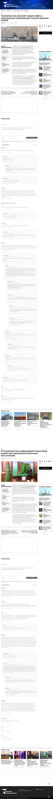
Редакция (44, 428)
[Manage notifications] (48, 797)
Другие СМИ (45, 95)
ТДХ (25, 54)
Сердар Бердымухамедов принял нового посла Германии (6, 64)
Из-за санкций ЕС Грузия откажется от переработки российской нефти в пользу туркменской (20, 423)
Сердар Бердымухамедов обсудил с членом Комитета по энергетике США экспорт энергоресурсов (46, 424)
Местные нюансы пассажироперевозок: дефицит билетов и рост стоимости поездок (6, 71)
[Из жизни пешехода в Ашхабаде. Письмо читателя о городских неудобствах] (40, 93)
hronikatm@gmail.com (26, 790)
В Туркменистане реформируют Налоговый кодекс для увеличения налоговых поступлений (8, 93)
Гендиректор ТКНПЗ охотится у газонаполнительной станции (32, 423)
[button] (50, 10)
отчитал (24, 69)
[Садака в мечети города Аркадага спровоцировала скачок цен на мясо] (45, 57)
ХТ (2, 49)
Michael (9, 256)
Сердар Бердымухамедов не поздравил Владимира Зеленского (6, 58)
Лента (2, 13)
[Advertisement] (19, 105)
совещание (25, 75)
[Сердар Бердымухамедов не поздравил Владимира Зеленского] (40, 74)
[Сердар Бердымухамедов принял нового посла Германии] (40, 80)
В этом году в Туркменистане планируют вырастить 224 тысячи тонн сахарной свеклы (29, 93)
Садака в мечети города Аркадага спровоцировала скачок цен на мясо (5, 51)
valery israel (16, 307)
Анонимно (9, 179)
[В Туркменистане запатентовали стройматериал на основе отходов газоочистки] (7, 416)
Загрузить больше (45, 98)
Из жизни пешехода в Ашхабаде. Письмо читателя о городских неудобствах (47, 93)
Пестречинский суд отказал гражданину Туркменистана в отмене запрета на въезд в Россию (47, 68)
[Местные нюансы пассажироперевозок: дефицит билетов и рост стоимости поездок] (40, 86)
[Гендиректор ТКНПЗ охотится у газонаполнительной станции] (33, 416)
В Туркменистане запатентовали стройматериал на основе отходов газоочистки (5, 423)
